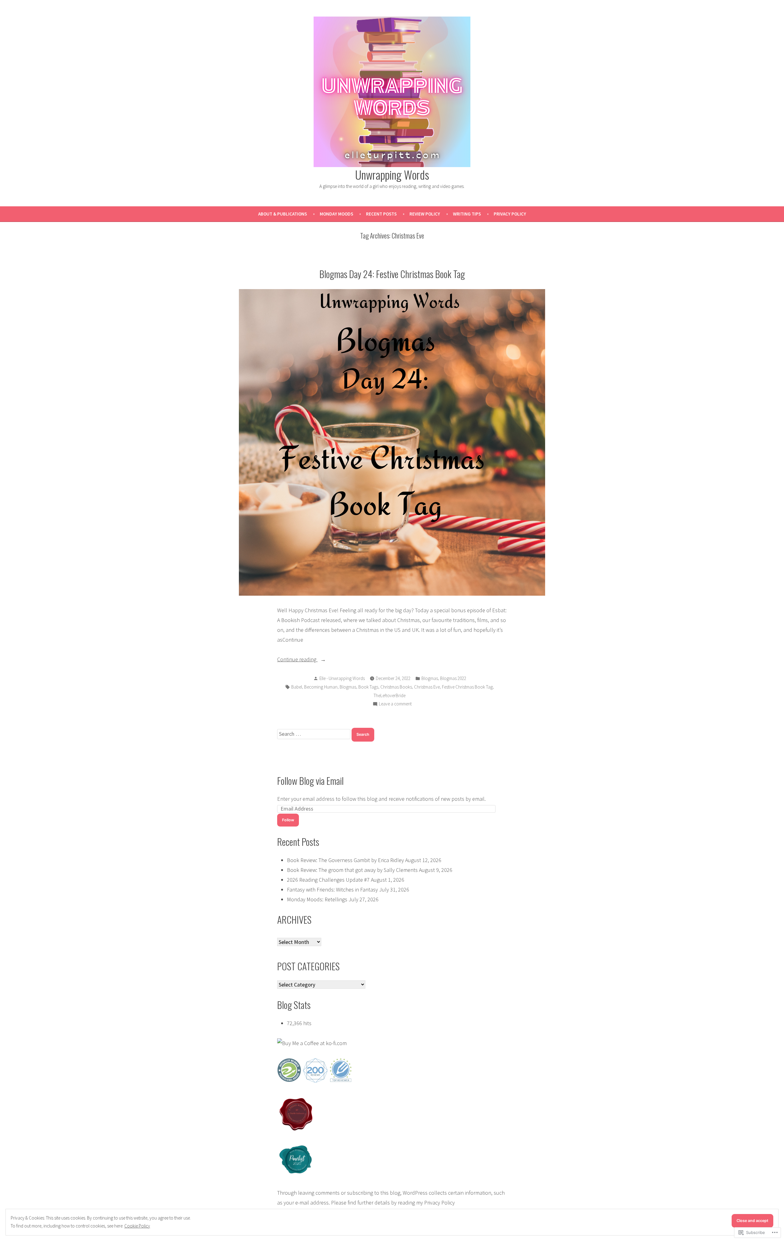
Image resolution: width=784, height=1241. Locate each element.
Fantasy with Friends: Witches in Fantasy (332, 889)
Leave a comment (395, 704)
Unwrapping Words (392, 174)
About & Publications (282, 214)
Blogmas (429, 678)
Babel (296, 687)
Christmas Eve (427, 687)
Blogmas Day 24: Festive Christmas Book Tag (392, 274)
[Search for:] (314, 733)
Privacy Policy (510, 214)
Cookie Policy (137, 1226)
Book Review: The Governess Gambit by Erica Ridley (345, 860)
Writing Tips (467, 214)
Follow (288, 820)
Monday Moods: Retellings (317, 899)
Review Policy (424, 214)
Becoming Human (320, 687)
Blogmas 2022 (453, 678)
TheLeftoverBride (389, 695)
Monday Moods (336, 214)
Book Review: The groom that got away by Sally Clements (352, 869)
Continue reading (297, 659)
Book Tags (368, 687)
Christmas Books (396, 687)
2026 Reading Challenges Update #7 (328, 879)
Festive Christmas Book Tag (467, 687)
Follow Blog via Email (310, 780)
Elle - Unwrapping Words (342, 678)
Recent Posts (381, 214)
